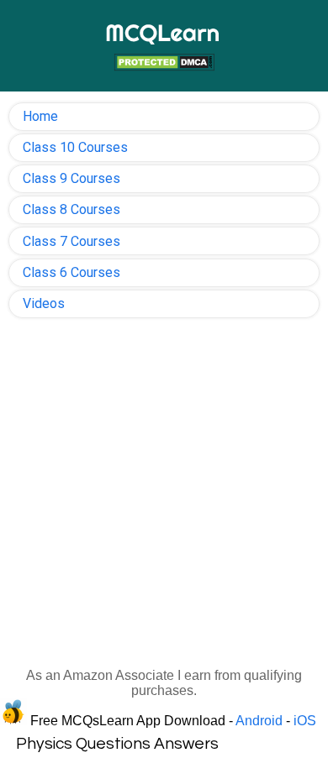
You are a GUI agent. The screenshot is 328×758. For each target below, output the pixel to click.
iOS (305, 721)
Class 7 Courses (71, 241)
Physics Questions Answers (117, 743)
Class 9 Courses (71, 178)
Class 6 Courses (71, 272)
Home (40, 116)
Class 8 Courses (71, 209)
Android (259, 721)
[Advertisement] (164, 497)
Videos (44, 303)
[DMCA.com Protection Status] (164, 64)
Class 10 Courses (75, 147)
